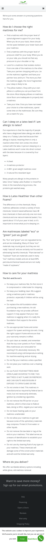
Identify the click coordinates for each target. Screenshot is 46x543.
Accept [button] (22, 539)
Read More (32, 539)
